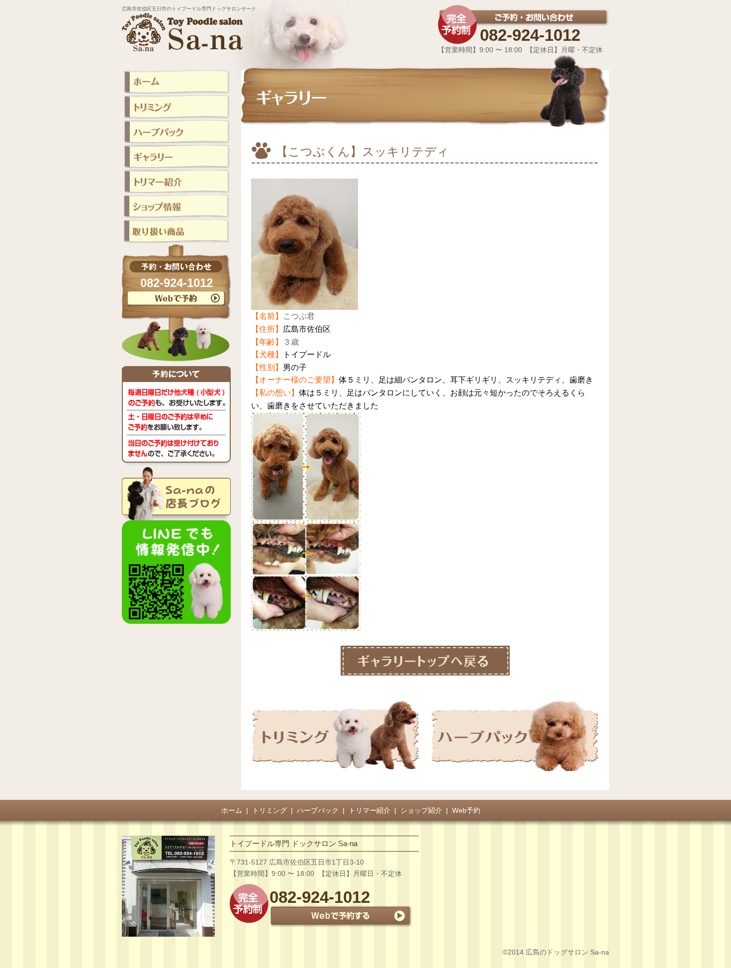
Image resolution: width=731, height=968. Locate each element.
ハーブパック (318, 810)
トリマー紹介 (369, 810)
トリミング (269, 810)
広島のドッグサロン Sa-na (567, 952)
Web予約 (466, 810)
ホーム (231, 810)
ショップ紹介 (421, 810)
